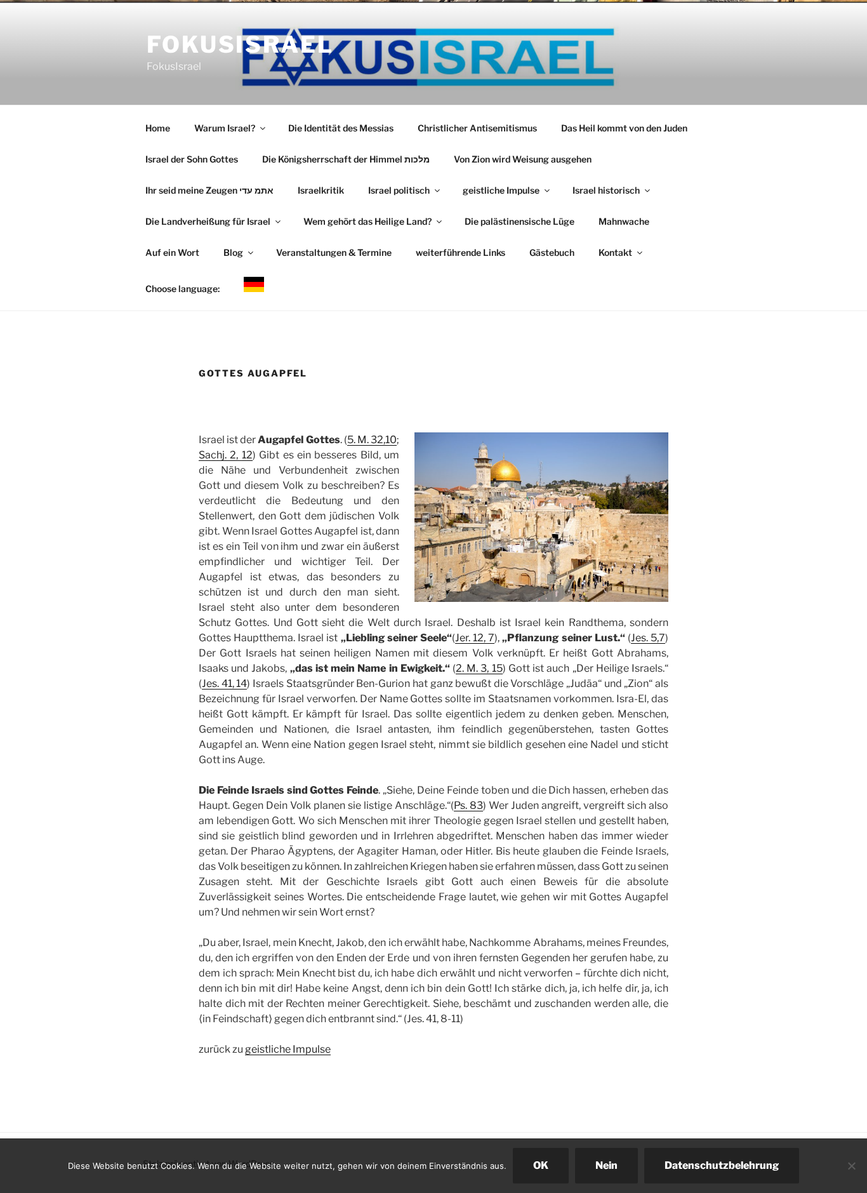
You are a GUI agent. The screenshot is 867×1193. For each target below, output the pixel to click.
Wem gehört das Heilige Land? (367, 221)
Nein (606, 1165)
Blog (233, 252)
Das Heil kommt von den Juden (624, 128)
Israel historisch (606, 190)
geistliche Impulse (501, 190)
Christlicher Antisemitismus (477, 128)
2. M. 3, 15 (479, 668)
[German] (253, 286)
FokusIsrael (240, 44)
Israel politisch (399, 190)
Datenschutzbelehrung (722, 1165)
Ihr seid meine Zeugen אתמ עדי (209, 190)
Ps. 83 (468, 805)
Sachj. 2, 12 (226, 455)
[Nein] (851, 1165)
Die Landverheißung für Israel (207, 221)
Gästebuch (551, 252)
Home (157, 128)
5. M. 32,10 (372, 440)
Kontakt (615, 252)
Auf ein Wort (172, 252)
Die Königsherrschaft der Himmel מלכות (346, 159)
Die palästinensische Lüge (519, 221)
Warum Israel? (224, 128)
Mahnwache (624, 221)
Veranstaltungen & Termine (334, 252)
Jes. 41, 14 (224, 683)
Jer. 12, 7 (474, 638)
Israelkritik (321, 190)
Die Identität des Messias (341, 128)
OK (540, 1165)
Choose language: (182, 288)
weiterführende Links (460, 252)
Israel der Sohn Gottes (191, 159)
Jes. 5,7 (648, 638)
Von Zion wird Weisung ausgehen (523, 159)
